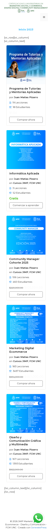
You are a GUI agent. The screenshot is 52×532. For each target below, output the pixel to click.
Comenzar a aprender (26, 205)
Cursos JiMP (20, 183)
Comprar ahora (26, 119)
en (10, 183)
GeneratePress (38, 527)
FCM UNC (35, 183)
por (11, 97)
